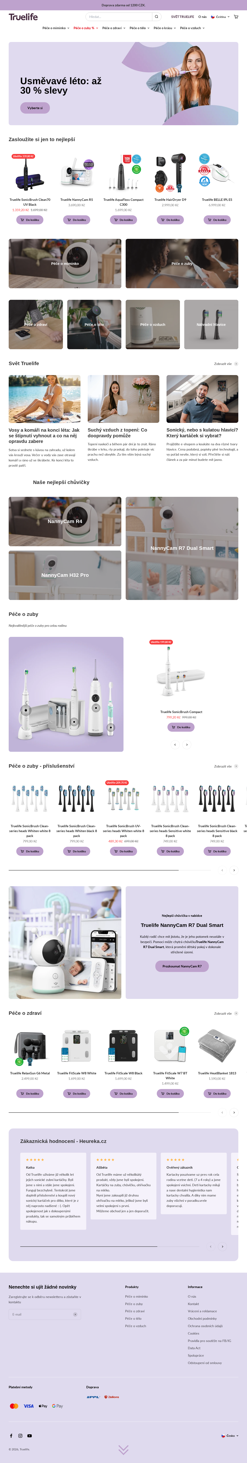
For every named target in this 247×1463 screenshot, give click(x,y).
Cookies (193, 1333)
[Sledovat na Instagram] (20, 1435)
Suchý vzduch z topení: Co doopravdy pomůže (117, 432)
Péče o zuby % (84, 28)
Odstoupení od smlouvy (205, 1363)
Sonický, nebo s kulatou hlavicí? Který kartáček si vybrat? (202, 432)
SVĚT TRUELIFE (182, 17)
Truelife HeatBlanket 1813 (217, 1073)
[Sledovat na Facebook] (11, 1435)
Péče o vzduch (190, 28)
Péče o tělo (138, 28)
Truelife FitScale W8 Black (123, 1073)
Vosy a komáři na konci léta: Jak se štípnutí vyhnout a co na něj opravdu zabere (44, 435)
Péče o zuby (134, 1304)
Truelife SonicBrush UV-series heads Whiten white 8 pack (123, 831)
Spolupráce (196, 1355)
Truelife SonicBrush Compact (181, 712)
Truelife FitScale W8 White (76, 1073)
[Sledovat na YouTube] (29, 1435)
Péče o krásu (163, 28)
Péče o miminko (54, 28)
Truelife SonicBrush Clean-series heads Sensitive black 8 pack (217, 831)
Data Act (194, 1348)
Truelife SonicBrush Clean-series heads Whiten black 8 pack (76, 831)
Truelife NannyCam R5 (76, 200)
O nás (202, 17)
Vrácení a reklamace (202, 1311)
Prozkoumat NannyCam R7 (182, 966)
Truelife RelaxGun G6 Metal (30, 1073)
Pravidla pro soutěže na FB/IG (209, 1341)
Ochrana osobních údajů (205, 1326)
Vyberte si (35, 108)
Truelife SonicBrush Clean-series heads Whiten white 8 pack (29, 831)
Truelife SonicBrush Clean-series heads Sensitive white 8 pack (170, 831)
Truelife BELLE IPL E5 (217, 200)
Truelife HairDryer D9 (170, 200)
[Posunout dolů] (123, 1450)
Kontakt (193, 1304)
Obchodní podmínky (202, 1318)
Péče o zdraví (112, 28)
